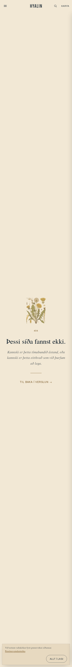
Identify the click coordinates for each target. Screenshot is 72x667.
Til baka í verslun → (36, 382)
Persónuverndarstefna (15, 651)
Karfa (65, 5)
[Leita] (55, 6)
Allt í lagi (56, 658)
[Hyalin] (36, 6)
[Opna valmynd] (5, 6)
